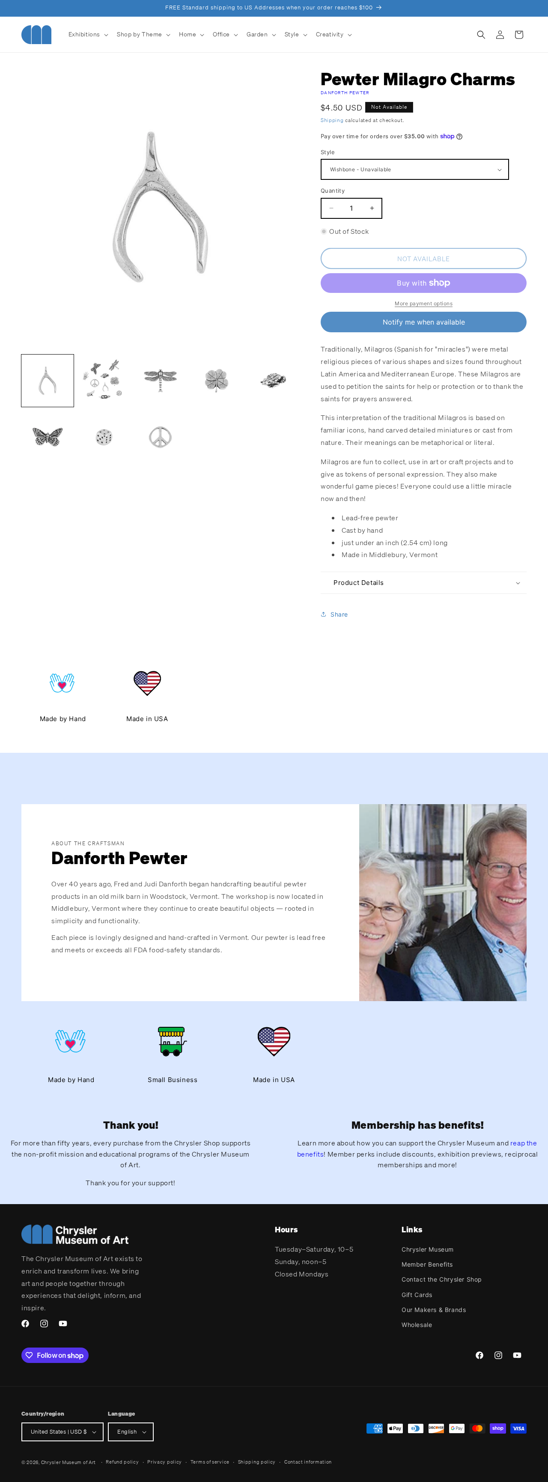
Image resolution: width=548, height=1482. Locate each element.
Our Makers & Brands (434, 1309)
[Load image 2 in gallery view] (104, 381)
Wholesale (417, 1324)
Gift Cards (417, 1294)
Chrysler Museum (428, 1249)
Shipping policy (257, 1462)
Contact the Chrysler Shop (442, 1279)
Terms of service (210, 1462)
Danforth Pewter (345, 92)
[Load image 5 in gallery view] (273, 381)
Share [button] (339, 614)
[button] (87, 34)
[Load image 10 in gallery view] (160, 437)
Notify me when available (424, 322)
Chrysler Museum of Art (68, 1462)
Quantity (333, 190)
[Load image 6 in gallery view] (47, 437)
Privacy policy (164, 1462)
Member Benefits (427, 1264)
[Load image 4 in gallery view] (217, 381)
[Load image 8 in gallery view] (104, 437)
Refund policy (122, 1462)
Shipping (332, 120)
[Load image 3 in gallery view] (160, 381)
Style (328, 152)
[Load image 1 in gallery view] (47, 381)
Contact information (308, 1462)
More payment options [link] (424, 303)
